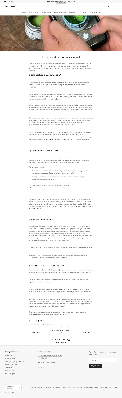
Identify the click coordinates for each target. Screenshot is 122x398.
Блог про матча (10, 371)
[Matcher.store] (14, 6)
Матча (24, 12)
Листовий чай (46, 12)
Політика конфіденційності (91, 387)
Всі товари (83, 12)
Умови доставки (77, 387)
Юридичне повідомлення (110, 389)
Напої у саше (33, 12)
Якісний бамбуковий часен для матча (52, 139)
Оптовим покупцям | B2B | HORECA (41, 387)
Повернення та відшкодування (108, 387)
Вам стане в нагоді (61, 339)
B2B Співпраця (10, 374)
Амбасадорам (56, 387)
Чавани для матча (11, 364)
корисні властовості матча (39, 326)
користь (49, 326)
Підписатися (95, 366)
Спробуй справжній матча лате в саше (61, 1)
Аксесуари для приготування (15, 362)
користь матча (56, 326)
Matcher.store (13, 392)
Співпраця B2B (95, 12)
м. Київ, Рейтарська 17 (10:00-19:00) (50, 356)
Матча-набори (10, 358)
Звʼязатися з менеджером (46, 362)
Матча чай (8, 356)
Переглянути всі (61, 342)
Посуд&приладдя (60, 12)
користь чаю (63, 326)
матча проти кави (80, 326)
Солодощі (72, 12)
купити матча (71, 326)
